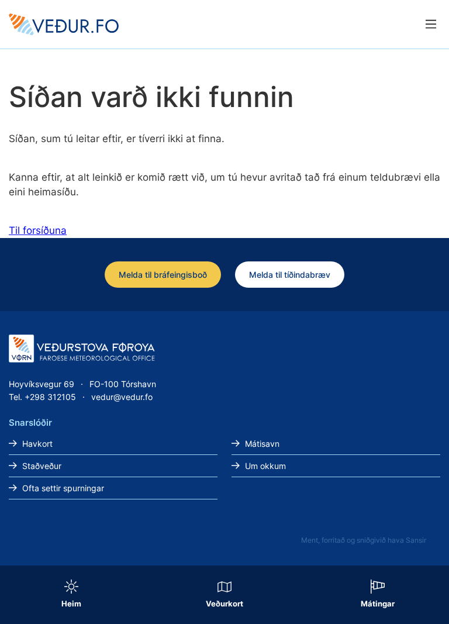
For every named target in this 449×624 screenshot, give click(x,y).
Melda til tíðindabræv (289, 275)
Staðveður (41, 466)
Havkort (37, 444)
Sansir (416, 540)
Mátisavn (262, 444)
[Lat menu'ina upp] (430, 24)
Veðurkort (224, 603)
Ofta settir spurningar (63, 488)
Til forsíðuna (38, 230)
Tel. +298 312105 (42, 397)
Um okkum (265, 466)
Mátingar (378, 603)
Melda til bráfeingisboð (163, 275)
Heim (71, 603)
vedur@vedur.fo (122, 397)
